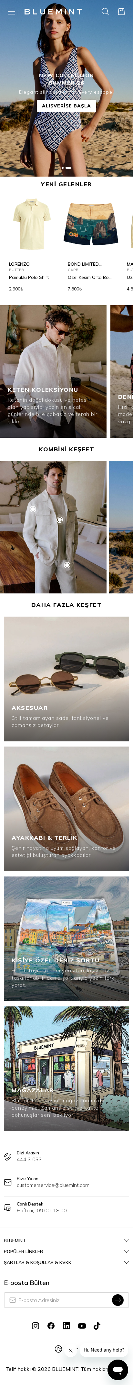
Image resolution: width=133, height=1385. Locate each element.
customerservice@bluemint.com (53, 1185)
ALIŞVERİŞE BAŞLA (66, 106)
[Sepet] (121, 11)
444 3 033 (29, 1159)
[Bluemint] (53, 11)
